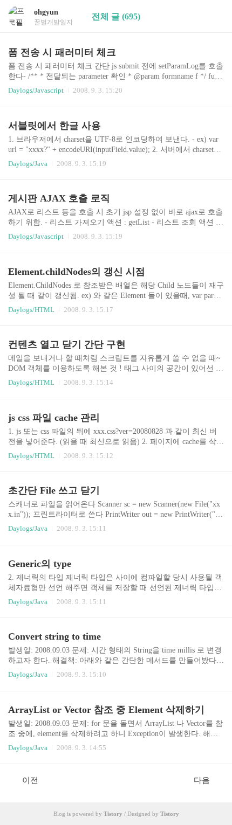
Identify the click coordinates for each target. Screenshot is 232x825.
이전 (30, 780)
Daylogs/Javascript (36, 90)
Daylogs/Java (27, 164)
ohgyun (46, 12)
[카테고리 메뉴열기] (213, 16)
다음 (202, 780)
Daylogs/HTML (31, 310)
